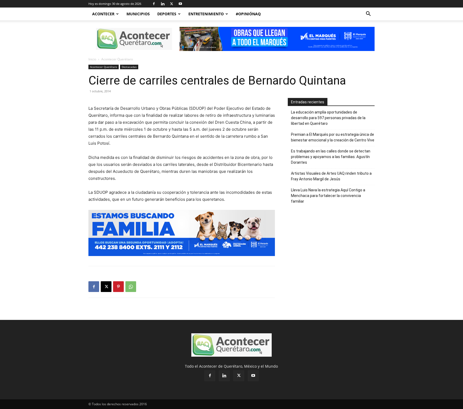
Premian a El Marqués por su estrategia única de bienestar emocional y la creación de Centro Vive (332, 137)
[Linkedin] (163, 4)
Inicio (92, 59)
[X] (171, 4)
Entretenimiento (206, 13)
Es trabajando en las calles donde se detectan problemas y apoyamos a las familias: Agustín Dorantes (330, 157)
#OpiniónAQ (248, 13)
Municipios (138, 13)
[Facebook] (154, 4)
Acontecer (103, 13)
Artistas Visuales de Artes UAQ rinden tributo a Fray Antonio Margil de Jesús (331, 176)
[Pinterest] (118, 286)
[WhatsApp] (130, 286)
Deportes (166, 13)
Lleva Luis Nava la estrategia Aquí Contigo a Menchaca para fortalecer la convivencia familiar (328, 195)
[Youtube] (180, 4)
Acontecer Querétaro (103, 67)
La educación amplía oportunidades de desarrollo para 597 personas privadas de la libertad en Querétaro (328, 118)
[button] (368, 14)
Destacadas (129, 67)
